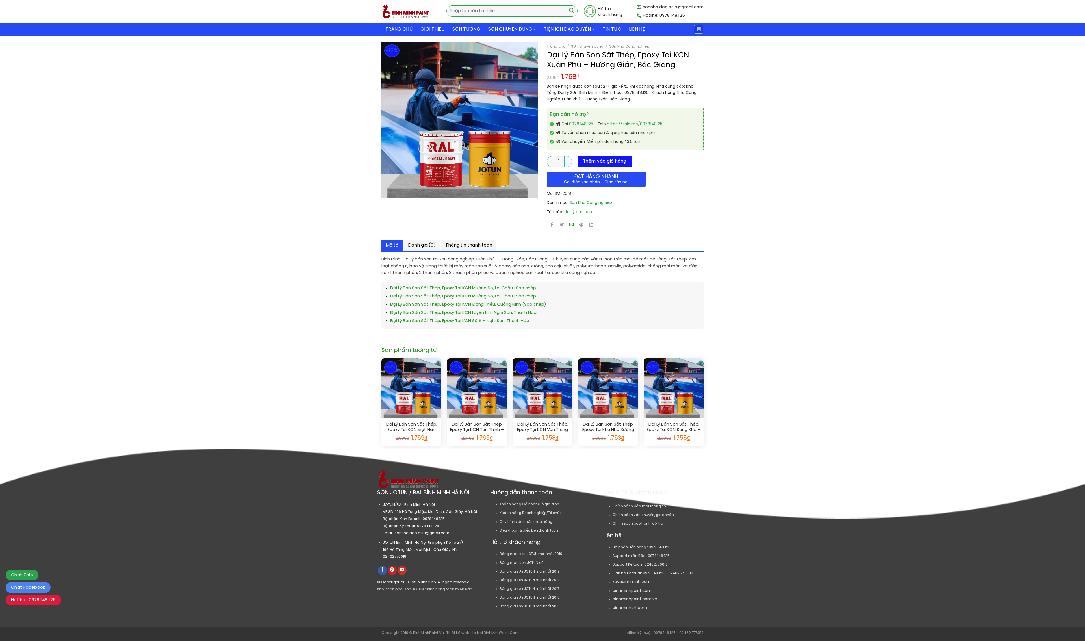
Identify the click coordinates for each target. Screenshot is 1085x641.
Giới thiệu (432, 29)
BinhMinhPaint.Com (501, 633)
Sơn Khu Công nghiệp (629, 46)
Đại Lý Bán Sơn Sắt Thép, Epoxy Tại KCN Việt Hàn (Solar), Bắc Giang (411, 427)
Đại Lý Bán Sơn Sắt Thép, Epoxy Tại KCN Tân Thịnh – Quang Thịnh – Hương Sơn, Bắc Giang (477, 427)
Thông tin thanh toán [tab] (468, 245)
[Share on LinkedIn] (591, 225)
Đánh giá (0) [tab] (422, 245)
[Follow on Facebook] (382, 570)
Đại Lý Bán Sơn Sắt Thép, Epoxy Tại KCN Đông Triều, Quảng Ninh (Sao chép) (468, 304)
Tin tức (612, 29)
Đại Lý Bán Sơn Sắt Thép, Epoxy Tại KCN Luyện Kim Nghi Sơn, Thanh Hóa (463, 312)
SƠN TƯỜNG (466, 29)
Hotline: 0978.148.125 (33, 600)
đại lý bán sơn (578, 212)
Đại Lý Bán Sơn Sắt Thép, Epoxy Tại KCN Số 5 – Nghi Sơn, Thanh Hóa (459, 321)
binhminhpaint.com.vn (635, 599)
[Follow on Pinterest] (392, 570)
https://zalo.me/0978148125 (634, 124)
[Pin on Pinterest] (581, 225)
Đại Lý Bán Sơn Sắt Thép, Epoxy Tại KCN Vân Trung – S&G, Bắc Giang (542, 427)
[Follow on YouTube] (402, 570)
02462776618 (394, 556)
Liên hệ (637, 29)
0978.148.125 (581, 124)
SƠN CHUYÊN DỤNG (510, 29)
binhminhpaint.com (632, 591)
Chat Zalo (22, 575)
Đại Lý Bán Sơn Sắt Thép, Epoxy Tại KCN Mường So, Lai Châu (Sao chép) (464, 288)
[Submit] (571, 11)
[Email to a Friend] (571, 225)
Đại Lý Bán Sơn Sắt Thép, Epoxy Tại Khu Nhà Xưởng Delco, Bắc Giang (608, 427)
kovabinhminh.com (632, 582)
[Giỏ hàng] (698, 29)
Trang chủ (399, 29)
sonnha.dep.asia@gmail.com (422, 533)
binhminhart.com (630, 608)
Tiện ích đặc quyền (567, 29)
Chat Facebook (28, 587)
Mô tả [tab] (392, 245)
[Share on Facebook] (551, 225)
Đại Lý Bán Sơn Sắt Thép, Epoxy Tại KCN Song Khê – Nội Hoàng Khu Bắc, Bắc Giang (673, 427)
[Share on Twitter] (561, 225)
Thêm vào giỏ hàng (604, 161)
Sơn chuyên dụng (587, 46)
